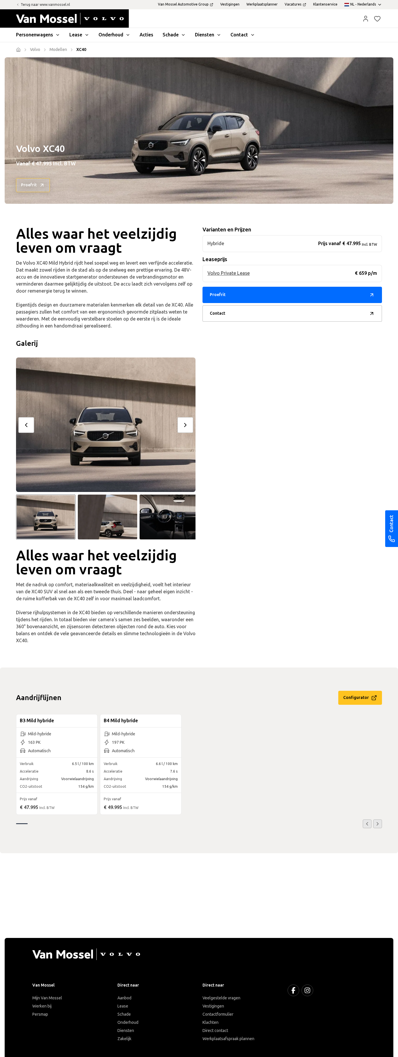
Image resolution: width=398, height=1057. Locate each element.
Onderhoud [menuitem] (110, 35)
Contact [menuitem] (239, 35)
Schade (124, 1014)
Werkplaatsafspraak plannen (228, 1038)
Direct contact (215, 1030)
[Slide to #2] (107, 517)
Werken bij (42, 1006)
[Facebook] (293, 990)
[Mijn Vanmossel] (365, 18)
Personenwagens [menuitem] (34, 35)
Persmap (40, 1014)
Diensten (125, 1030)
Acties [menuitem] (146, 35)
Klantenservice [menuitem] (325, 4)
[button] (365, 18)
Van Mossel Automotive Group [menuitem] (183, 4)
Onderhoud (127, 1022)
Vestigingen (213, 1006)
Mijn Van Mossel (47, 998)
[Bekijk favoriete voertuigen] (377, 18)
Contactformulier (217, 1014)
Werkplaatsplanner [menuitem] (262, 4)
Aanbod (124, 998)
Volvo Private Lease (228, 273)
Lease (122, 1006)
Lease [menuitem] (75, 35)
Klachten (210, 1022)
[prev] (26, 425)
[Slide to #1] (45, 517)
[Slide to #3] (169, 517)
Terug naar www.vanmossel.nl (45, 5)
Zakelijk (124, 1038)
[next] (185, 425)
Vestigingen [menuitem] (229, 4)
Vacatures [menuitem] (293, 4)
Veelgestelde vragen (221, 998)
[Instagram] (307, 990)
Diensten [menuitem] (204, 35)
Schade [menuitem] (171, 35)
